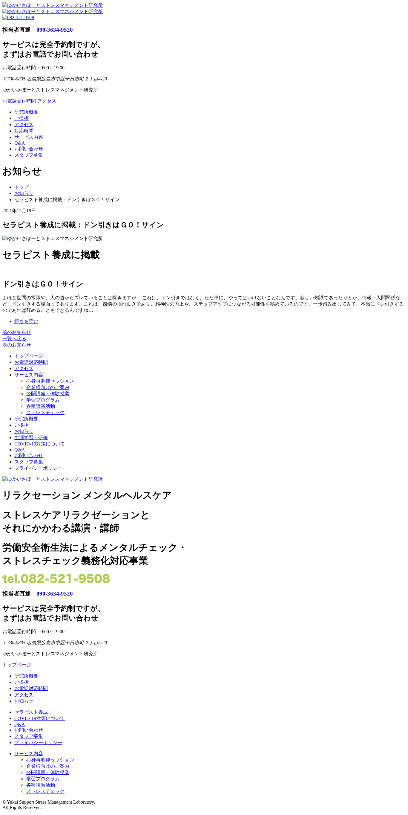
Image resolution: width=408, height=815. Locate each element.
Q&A (19, 143)
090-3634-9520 (54, 30)
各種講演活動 (40, 406)
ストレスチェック (45, 412)
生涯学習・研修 (31, 437)
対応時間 (23, 130)
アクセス (46, 100)
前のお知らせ (16, 332)
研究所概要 (26, 112)
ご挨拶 (21, 118)
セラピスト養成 (31, 712)
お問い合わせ (28, 148)
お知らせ (23, 431)
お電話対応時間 (31, 362)
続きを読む (26, 321)
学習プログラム (43, 399)
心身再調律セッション (50, 381)
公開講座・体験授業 (47, 393)
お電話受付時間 (19, 100)
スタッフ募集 (28, 155)
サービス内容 (28, 137)
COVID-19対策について (39, 443)
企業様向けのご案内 (47, 387)
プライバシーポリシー (38, 468)
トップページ (28, 355)
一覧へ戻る (14, 338)
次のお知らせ (16, 344)
